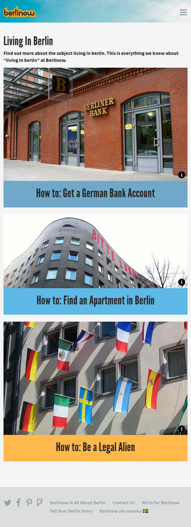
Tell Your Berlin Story (71, 511)
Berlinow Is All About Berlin (78, 502)
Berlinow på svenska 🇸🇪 (123, 511)
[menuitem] (183, 12)
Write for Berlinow (161, 502)
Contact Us (124, 502)
